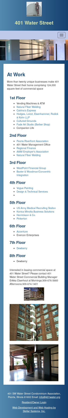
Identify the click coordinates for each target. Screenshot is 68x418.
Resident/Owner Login (34, 402)
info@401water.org (49, 397)
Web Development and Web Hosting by (34, 409)
